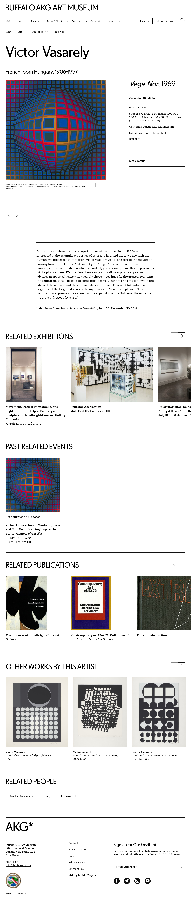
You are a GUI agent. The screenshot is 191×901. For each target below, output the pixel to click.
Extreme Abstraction (86, 406)
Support (95, 21)
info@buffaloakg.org (18, 865)
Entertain (77, 21)
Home (9, 31)
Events (35, 21)
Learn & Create (55, 21)
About (111, 21)
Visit (8, 21)
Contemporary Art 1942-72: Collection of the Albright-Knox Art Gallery (100, 637)
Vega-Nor (58, 31)
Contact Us (75, 843)
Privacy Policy (77, 862)
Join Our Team (77, 849)
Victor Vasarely (47, 51)
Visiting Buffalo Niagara (82, 875)
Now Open (12, 855)
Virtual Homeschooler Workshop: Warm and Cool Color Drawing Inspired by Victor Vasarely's (34, 529)
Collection (37, 31)
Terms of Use (76, 868)
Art (21, 21)
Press (72, 855)
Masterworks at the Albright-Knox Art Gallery (32, 637)
